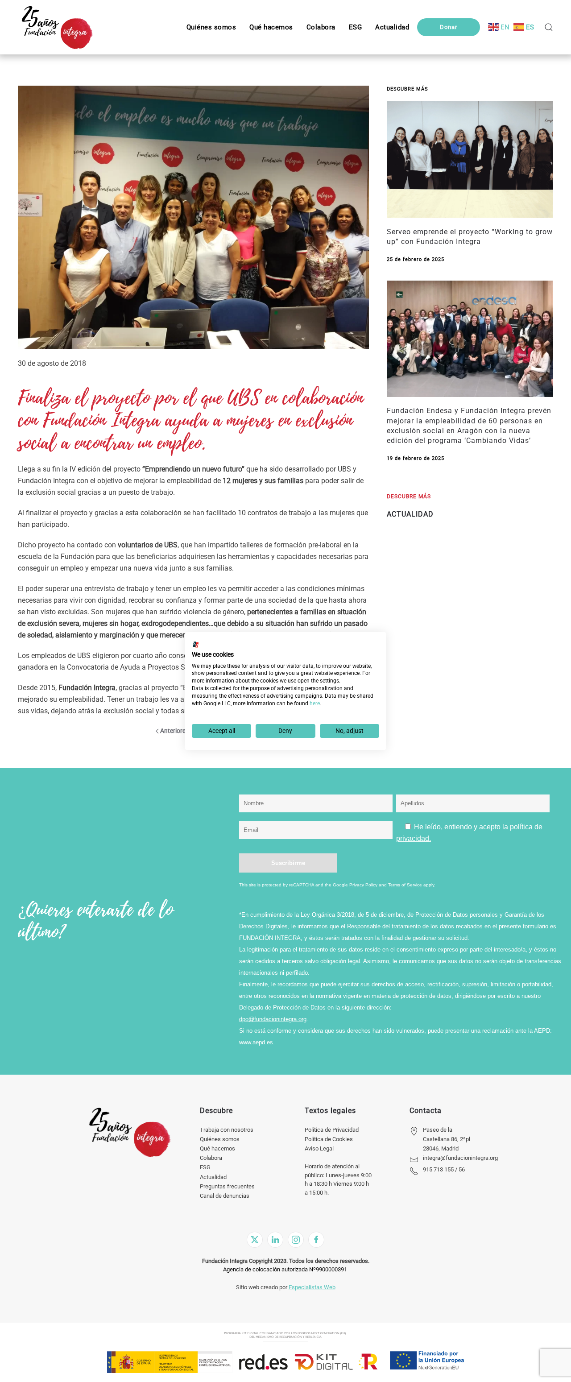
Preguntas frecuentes (227, 1186)
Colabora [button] (320, 27)
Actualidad (213, 1177)
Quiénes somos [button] (211, 27)
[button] (355, 27)
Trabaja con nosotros (226, 1129)
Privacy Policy (363, 884)
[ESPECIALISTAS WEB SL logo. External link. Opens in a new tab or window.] (196, 645)
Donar (448, 27)
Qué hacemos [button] (271, 27)
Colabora (211, 1157)
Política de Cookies (329, 1139)
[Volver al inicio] (57, 27)
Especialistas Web (312, 1287)
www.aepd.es (256, 1042)
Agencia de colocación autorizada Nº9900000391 (285, 1269)
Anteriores (174, 730)
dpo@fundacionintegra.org (272, 1019)
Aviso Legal (319, 1148)
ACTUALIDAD (410, 514)
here (315, 703)
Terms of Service (405, 884)
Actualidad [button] (392, 27)
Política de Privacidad (332, 1129)
